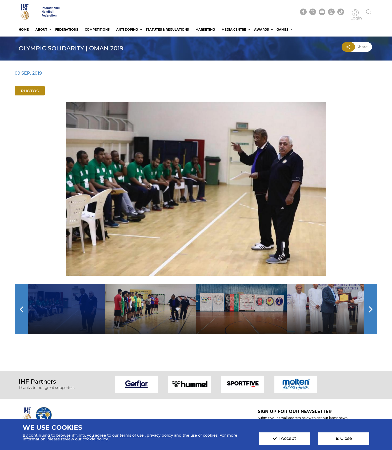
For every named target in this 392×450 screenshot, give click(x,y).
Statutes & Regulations (167, 29)
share (362, 47)
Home (24, 29)
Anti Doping (127, 29)
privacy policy (160, 435)
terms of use (132, 435)
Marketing (205, 29)
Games (282, 29)
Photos (30, 90)
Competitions (97, 29)
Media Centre (234, 29)
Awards (261, 29)
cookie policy (95, 439)
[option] (196, 189)
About (41, 29)
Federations (66, 29)
